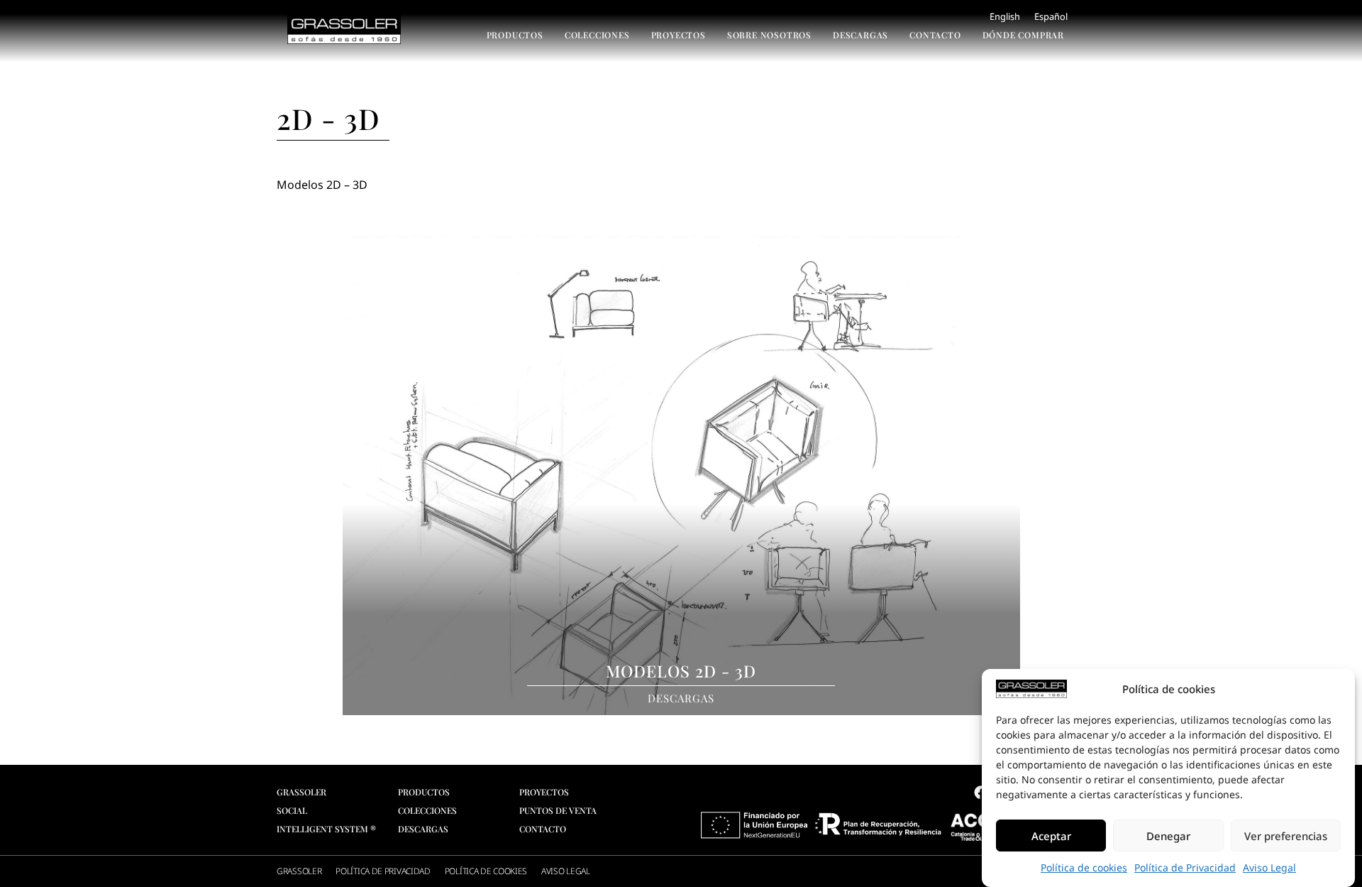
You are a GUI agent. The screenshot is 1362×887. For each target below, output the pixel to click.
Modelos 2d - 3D (681, 671)
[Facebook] (980, 792)
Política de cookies (1084, 867)
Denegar (1168, 836)
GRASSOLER (299, 871)
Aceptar (1051, 836)
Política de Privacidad (1185, 867)
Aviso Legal (1269, 867)
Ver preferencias (1285, 836)
